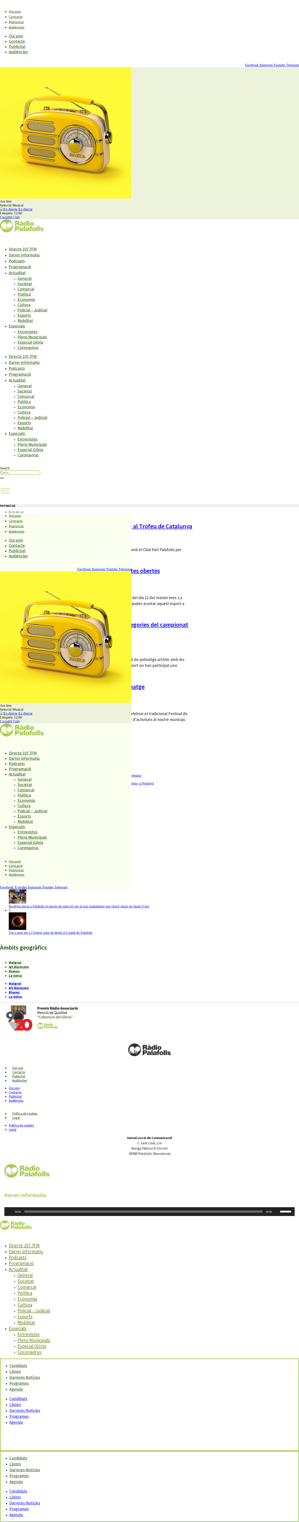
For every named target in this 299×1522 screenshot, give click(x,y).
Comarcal (26, 289)
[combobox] (20, 472)
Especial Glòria (30, 342)
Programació (20, 266)
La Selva (15, 975)
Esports (24, 315)
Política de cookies (25, 1113)
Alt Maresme (19, 967)
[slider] (286, 1211)
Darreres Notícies (24, 1410)
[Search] (2, 478)
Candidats (18, 1398)
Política (24, 294)
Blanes (14, 971)
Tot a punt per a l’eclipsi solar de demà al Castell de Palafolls (50, 933)
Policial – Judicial (32, 310)
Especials (17, 326)
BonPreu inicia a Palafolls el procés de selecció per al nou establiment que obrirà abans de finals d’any (79, 906)
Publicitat (16, 22)
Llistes (15, 1404)
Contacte (16, 16)
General (25, 278)
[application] (149, 1211)
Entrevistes (27, 331)
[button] (5, 491)
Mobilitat (25, 320)
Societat (25, 283)
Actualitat (17, 272)
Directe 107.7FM (23, 249)
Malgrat (15, 962)
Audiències (17, 27)
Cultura (24, 304)
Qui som (15, 11)
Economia (26, 299)
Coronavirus (28, 347)
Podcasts (17, 260)
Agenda (16, 1389)
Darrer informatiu (24, 255)
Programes (19, 1416)
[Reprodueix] (10, 1211)
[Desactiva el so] (276, 1211)
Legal (16, 1118)
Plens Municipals (32, 337)
